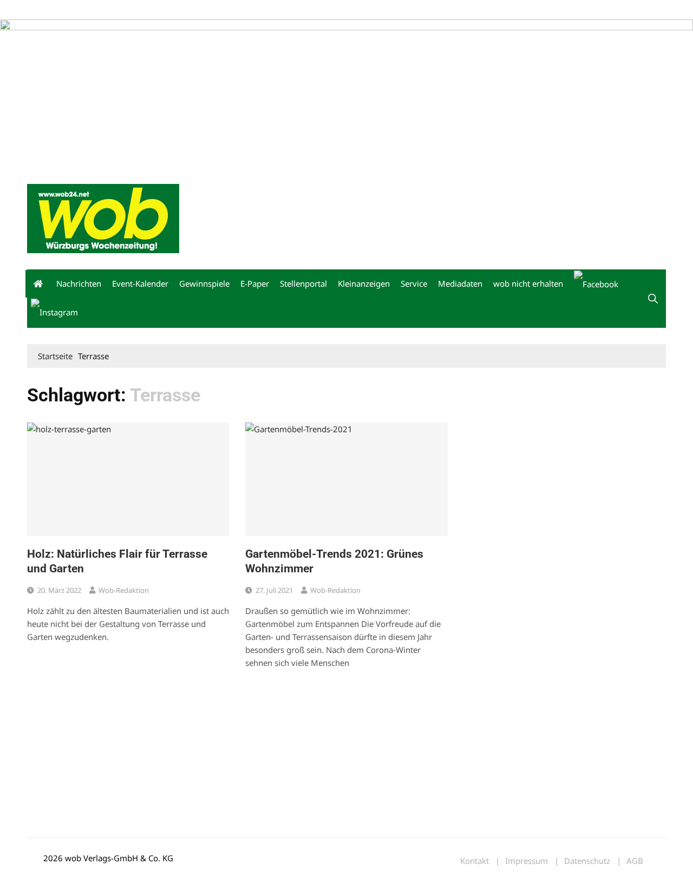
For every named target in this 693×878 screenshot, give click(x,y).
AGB (634, 861)
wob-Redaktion (124, 590)
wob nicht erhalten (101, 10)
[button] (653, 298)
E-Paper (254, 283)
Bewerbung (230, 10)
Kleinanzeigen (364, 283)
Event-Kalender (140, 283)
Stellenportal (303, 283)
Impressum (187, 10)
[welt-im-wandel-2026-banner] (346, 92)
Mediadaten (46, 10)
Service (414, 283)
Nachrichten (78, 283)
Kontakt (151, 10)
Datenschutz (587, 861)
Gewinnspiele (204, 283)
